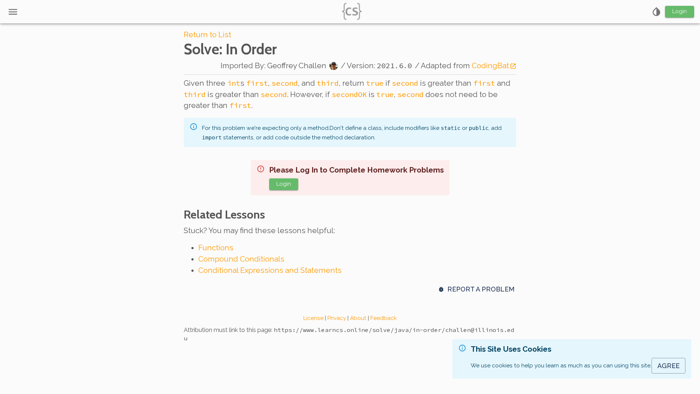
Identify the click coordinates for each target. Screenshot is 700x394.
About (358, 318)
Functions (215, 247)
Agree (668, 366)
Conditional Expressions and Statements (270, 270)
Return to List (207, 34)
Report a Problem (480, 289)
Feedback (383, 318)
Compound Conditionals (241, 259)
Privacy (336, 318)
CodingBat (490, 65)
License (313, 318)
